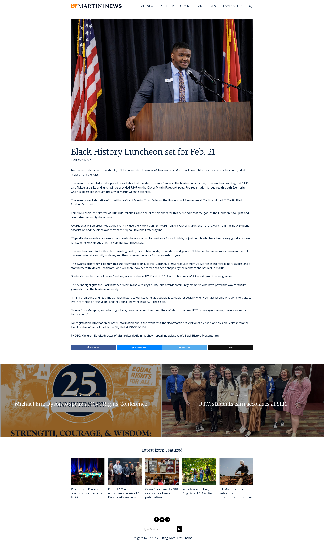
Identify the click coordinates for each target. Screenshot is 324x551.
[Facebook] (156, 519)
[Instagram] (167, 519)
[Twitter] (162, 519)
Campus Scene (234, 6)
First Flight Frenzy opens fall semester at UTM (87, 493)
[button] (179, 529)
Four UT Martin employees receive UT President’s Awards (124, 493)
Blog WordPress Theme (177, 538)
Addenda (167, 6)
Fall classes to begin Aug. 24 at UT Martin (197, 491)
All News (148, 6)
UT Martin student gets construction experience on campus (236, 493)
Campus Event (207, 6)
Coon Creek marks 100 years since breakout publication (161, 493)
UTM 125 (185, 6)
